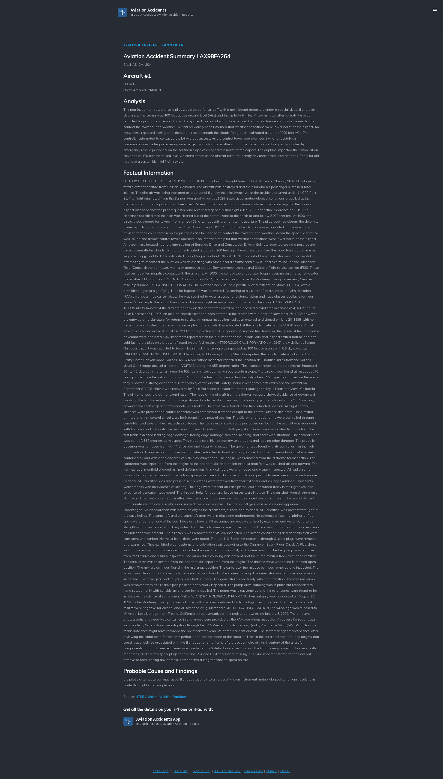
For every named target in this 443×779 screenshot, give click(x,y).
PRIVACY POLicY (227, 771)
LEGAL (285, 771)
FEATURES (161, 771)
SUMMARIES (253, 771)
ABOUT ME (201, 771)
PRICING (181, 771)
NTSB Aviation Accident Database (162, 697)
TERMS (271, 771)
